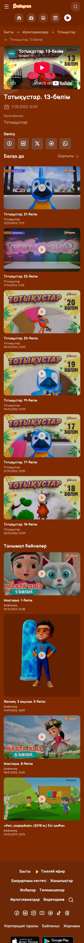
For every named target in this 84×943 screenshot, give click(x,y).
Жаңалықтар (61, 881)
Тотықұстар (66, 32)
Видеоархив (53, 900)
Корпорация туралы (21, 926)
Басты (9, 32)
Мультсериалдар (35, 32)
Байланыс (51, 926)
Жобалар (28, 890)
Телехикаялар (51, 890)
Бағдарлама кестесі (28, 881)
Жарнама (71, 926)
